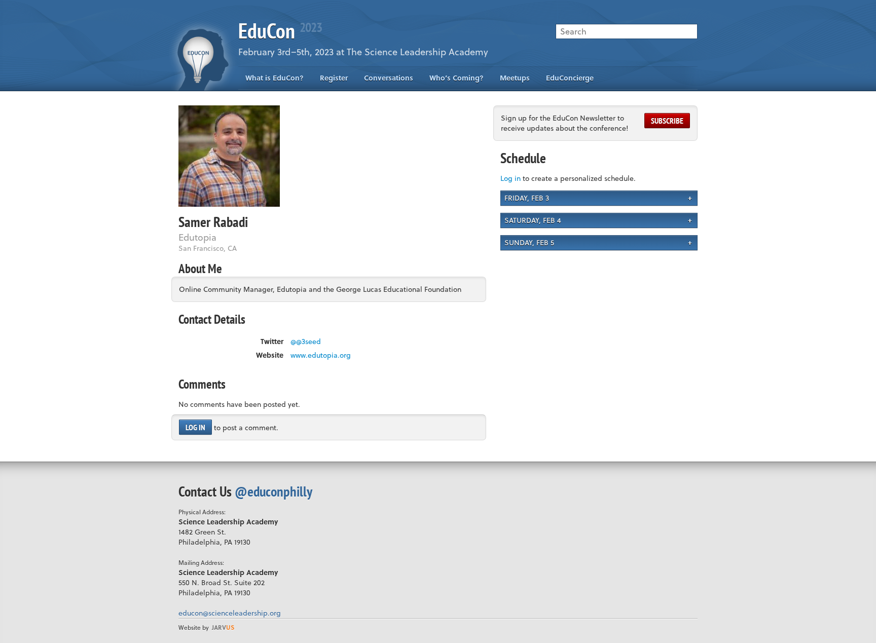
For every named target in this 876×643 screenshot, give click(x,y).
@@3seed (305, 341)
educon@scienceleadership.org (229, 613)
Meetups (515, 77)
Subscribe (667, 121)
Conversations (388, 77)
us (223, 627)
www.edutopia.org (320, 355)
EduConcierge (570, 77)
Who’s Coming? (456, 77)
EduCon (280, 31)
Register (334, 77)
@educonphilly (273, 491)
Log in (195, 427)
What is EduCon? (274, 77)
